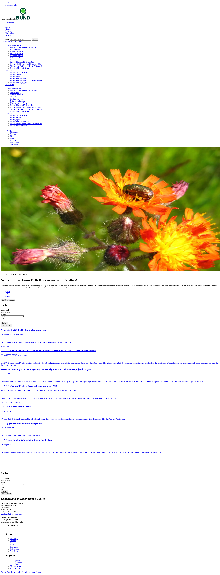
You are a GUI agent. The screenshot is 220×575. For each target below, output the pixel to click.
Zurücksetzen (6, 325)
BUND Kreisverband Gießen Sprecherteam (26, 81)
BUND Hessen (15, 74)
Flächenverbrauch (16, 56)
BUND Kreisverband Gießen (20, 78)
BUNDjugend (15, 76)
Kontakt (8, 29)
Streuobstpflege (15, 50)
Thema (3, 314)
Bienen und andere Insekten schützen (23, 47)
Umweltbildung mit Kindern (20, 68)
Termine (8, 25)
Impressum (9, 31)
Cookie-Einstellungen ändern (11, 572)
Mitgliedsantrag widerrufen (32, 572)
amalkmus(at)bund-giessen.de (11, 514)
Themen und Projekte (13, 45)
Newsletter (9, 35)
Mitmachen (10, 85)
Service (8, 130)
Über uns (9, 70)
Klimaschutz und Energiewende (21, 60)
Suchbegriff (5, 39)
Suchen (34, 39)
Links (8, 27)
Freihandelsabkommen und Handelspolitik (25, 64)
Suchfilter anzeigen (8, 300)
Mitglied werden (11, 5)
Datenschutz (10, 33)
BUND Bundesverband (18, 72)
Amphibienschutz (16, 52)
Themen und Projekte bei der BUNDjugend (26, 66)
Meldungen (10, 23)
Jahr (2, 319)
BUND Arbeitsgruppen (18, 83)
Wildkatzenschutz (16, 54)
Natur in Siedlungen (17, 58)
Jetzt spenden (10, 3)
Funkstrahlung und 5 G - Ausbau (22, 62)
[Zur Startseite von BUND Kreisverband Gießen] (23, 19)
